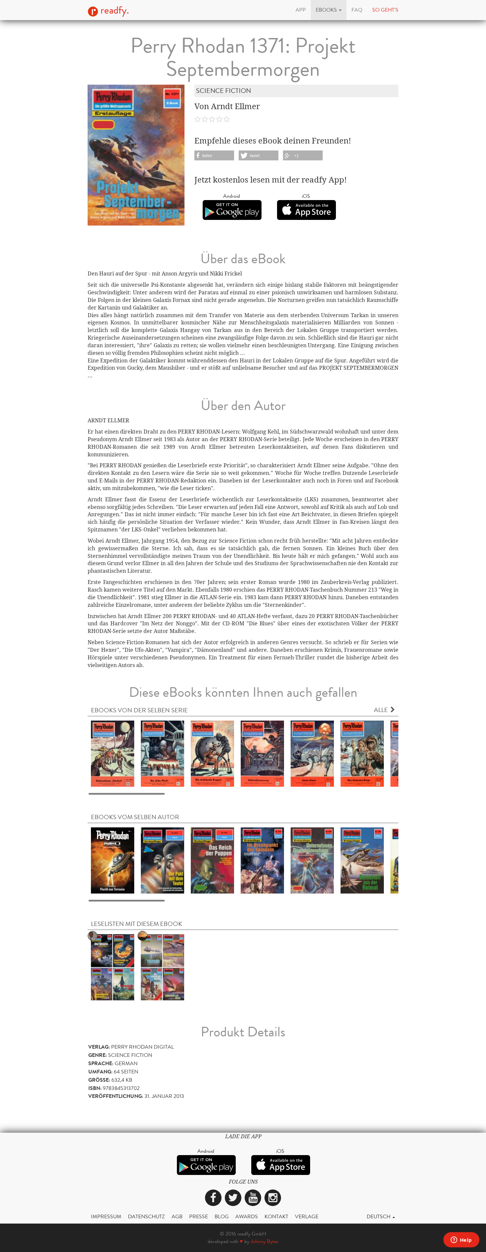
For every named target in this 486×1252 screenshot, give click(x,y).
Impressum (106, 1216)
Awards (246, 1216)
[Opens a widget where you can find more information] (461, 1240)
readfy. (113, 10)
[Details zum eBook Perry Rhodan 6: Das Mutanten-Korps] (362, 753)
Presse (198, 1216)
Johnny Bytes (264, 1241)
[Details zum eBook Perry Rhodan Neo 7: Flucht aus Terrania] (112, 859)
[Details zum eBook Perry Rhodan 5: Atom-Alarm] (312, 753)
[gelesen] (112, 966)
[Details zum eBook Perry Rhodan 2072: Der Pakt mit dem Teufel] (162, 859)
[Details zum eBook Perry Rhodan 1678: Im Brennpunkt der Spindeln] (262, 859)
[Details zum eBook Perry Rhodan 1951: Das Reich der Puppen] (212, 859)
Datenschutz (146, 1216)
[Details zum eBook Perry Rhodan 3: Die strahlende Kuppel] (212, 753)
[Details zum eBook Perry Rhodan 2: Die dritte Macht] (162, 753)
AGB (177, 1216)
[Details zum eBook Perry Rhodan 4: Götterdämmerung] (262, 753)
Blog (222, 1216)
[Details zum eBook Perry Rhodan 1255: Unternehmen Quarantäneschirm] (312, 859)
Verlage (306, 1216)
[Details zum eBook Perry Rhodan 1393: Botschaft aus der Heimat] (362, 859)
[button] (328, 10)
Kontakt (276, 1216)
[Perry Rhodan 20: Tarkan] (162, 966)
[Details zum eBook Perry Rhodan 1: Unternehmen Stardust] (112, 753)
